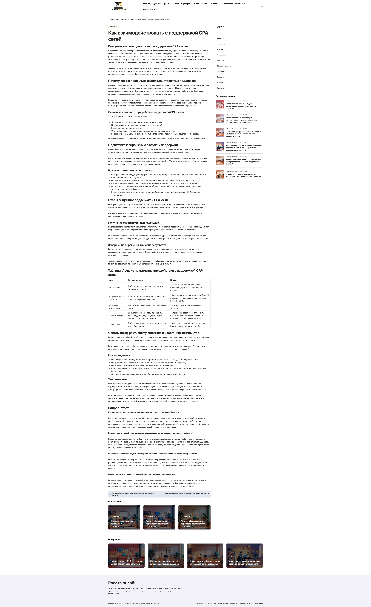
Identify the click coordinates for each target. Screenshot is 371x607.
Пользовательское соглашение (251, 603)
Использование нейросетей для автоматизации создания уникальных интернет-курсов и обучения (241, 120)
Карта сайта (198, 603)
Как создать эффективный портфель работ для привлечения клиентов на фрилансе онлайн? (243, 161)
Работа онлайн (122, 583)
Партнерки (185, 4)
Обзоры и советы (224, 66)
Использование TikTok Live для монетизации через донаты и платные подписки (241, 106)
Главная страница (116, 19)
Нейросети (228, 4)
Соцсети (196, 4)
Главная (146, 4)
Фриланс (166, 4)
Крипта (205, 4)
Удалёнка (156, 4)
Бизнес (176, 4)
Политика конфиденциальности (225, 603)
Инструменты (149, 9)
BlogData (144, 603)
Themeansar (154, 603)
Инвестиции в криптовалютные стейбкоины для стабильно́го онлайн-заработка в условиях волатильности (244, 147)
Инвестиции (216, 4)
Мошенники (240, 4)
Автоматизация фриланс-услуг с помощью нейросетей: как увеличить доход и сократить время (243, 134)
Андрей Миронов (232, 101)
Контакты (208, 603)
